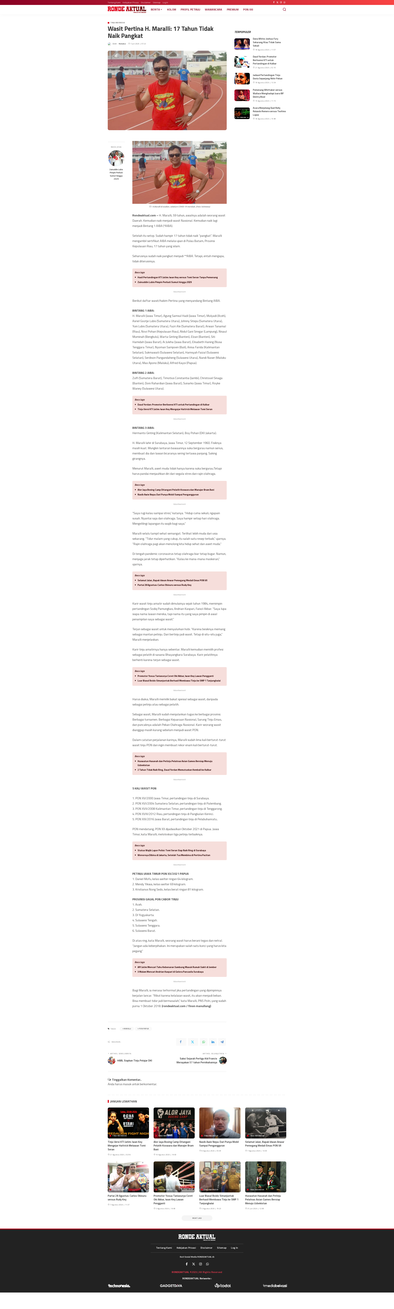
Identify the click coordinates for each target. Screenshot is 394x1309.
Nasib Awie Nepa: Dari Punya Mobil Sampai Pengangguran (168, 494)
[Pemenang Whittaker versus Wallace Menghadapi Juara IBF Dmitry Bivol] (242, 95)
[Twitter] (277, 2)
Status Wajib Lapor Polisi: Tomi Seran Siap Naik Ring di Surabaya (172, 850)
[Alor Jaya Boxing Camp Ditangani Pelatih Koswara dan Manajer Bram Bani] (174, 1123)
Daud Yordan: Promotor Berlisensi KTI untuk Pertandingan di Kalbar (173, 404)
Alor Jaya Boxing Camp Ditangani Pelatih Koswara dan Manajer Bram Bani (176, 490)
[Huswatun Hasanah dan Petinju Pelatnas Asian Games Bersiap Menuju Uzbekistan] (265, 1176)
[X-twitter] (194, 1264)
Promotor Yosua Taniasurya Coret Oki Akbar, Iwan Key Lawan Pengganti (176, 676)
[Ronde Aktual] (127, 9)
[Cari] (284, 9)
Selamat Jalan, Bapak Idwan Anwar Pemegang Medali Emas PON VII (172, 580)
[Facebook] (274, 2)
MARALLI (127, 1028)
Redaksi (122, 44)
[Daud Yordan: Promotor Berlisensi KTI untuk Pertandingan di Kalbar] (242, 62)
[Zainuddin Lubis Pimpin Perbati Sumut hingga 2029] (116, 158)
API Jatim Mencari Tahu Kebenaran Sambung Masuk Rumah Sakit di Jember (177, 967)
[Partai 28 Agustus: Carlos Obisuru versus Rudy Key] (128, 1176)
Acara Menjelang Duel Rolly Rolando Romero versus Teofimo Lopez (269, 111)
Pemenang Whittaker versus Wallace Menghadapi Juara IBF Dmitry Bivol (268, 93)
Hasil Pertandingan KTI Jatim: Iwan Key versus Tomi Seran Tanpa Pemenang (178, 277)
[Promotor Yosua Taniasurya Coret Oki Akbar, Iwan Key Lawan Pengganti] (174, 1176)
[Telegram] (222, 1042)
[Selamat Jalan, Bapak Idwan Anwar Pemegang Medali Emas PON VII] (265, 1123)
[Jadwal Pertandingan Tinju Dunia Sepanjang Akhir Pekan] (242, 78)
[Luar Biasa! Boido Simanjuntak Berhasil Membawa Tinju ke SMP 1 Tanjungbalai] (220, 1176)
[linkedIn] (213, 1042)
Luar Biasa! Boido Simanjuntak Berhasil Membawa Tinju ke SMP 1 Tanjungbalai (179, 680)
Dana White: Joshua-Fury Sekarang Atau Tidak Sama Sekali (267, 42)
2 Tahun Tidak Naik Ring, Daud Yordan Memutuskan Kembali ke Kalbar (174, 770)
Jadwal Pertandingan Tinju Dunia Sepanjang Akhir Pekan (267, 76)
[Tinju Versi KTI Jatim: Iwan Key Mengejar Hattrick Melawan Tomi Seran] (128, 1123)
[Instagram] (281, 2)
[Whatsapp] (207, 1264)
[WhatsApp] (284, 2)
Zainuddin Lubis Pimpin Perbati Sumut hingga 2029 (116, 174)
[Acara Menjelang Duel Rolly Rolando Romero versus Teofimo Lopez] (242, 113)
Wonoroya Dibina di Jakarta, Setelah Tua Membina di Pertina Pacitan (174, 855)
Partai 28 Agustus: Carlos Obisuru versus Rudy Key (164, 585)
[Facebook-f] (187, 1264)
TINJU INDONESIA (117, 23)
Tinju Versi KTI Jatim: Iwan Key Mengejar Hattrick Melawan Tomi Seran (175, 409)
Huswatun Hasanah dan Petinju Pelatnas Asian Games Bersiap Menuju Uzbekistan (175, 763)
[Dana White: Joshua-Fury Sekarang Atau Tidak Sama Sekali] (242, 44)
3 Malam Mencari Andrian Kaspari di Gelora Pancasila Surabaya (170, 972)
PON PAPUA (144, 1028)
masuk (127, 1084)
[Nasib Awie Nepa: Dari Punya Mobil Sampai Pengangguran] (220, 1123)
